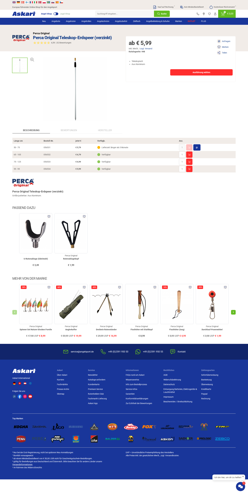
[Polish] (44, 2)
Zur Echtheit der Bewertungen (139, 403)
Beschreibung (31, 130)
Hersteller (105, 130)
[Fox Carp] (149, 426)
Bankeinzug (206, 380)
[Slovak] (53, 2)
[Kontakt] (197, 14)
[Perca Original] (21, 38)
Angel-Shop (46, 14)
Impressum (168, 397)
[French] (31, 2)
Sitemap (60, 394)
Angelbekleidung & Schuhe (157, 21)
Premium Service (95, 389)
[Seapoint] (76, 439)
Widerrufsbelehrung (172, 380)
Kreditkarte (206, 389)
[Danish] (23, 2)
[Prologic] (204, 439)
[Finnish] (27, 2)
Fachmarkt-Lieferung (97, 398)
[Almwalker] (204, 426)
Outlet (191, 21)
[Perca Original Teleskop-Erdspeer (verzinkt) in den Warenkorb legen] (189, 147)
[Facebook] (20, 396)
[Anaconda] (94, 426)
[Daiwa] (39, 426)
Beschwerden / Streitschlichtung (177, 401)
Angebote (56, 21)
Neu (44, 21)
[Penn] (21, 439)
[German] (18, 2)
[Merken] (209, 14)
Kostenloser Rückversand (225, 6)
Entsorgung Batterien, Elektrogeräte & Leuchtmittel (180, 390)
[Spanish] (57, 2)
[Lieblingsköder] (167, 426)
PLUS (203, 21)
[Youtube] (30, 396)
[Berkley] (131, 426)
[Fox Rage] (58, 439)
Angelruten (71, 21)
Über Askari (62, 375)
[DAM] (94, 439)
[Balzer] (112, 439)
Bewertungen (69, 130)
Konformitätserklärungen (137, 398)
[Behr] (131, 439)
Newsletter (93, 375)
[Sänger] (186, 439)
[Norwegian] (40, 2)
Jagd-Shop (65, 14)
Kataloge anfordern (96, 380)
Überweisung (207, 384)
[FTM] (222, 426)
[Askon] (167, 439)
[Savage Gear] (186, 426)
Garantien (130, 394)
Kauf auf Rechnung (166, 6)
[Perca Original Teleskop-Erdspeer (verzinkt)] (20, 65)
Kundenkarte (93, 384)
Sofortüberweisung (209, 375)
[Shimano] (76, 426)
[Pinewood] (149, 439)
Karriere (60, 380)
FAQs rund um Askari (135, 375)
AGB (165, 375)
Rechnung (205, 398)
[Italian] (35, 2)
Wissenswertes (132, 380)
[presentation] (19, 55)
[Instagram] (25, 396)
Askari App (93, 403)
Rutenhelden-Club (96, 394)
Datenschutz (169, 384)
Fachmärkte (62, 384)
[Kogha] (21, 426)
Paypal (204, 394)
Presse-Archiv (63, 389)
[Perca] (39, 439)
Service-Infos (131, 389)
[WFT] (112, 426)
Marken (178, 21)
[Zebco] (222, 439)
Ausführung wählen (201, 72)
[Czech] (61, 2)
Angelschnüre (103, 21)
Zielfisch (136, 21)
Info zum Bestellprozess (136, 384)
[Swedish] (48, 2)
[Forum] (14, 396)
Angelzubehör (121, 21)
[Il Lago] (58, 426)
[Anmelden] (215, 14)
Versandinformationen (22, 464)
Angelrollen (86, 21)
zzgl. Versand (146, 48)
